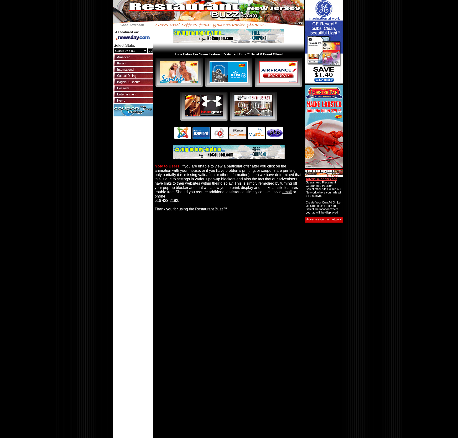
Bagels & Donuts (129, 82)
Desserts (123, 88)
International (125, 69)
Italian (121, 63)
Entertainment (126, 94)
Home (121, 100)
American (123, 57)
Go (150, 50)
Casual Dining (126, 76)
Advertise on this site (321, 179)
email (287, 192)
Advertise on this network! (324, 219)
